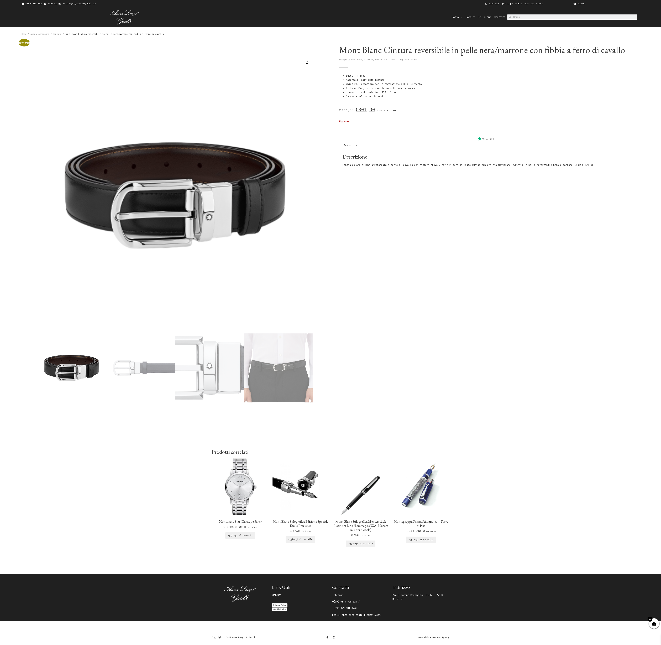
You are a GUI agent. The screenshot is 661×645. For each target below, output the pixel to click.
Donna (455, 16)
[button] (307, 63)
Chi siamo (485, 16)
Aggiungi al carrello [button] (240, 535)
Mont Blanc (381, 59)
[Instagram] (333, 637)
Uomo (468, 16)
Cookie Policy (279, 609)
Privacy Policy (279, 605)
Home (24, 34)
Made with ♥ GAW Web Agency (433, 637)
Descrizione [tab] (350, 145)
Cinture (57, 34)
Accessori (43, 34)
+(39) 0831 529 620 (344, 601)
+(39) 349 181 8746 (344, 608)
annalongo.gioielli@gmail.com (361, 614)
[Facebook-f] (327, 637)
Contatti (499, 16)
